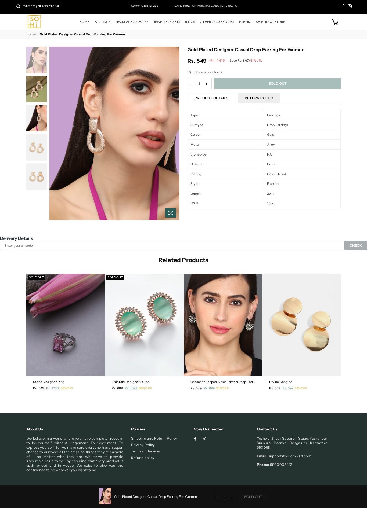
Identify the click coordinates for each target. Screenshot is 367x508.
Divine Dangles (280, 382)
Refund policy (142, 457)
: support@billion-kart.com (289, 456)
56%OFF (66, 388)
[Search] (18, 6)
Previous (54, 133)
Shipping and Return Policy (154, 438)
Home (84, 21)
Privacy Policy (143, 445)
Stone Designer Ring (49, 382)
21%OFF (222, 388)
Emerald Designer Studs (130, 382)
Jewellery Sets (167, 21)
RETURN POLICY (259, 98)
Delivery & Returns (207, 72)
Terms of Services (146, 451)
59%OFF (145, 388)
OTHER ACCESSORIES (217, 21)
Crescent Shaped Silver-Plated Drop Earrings (223, 382)
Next (174, 133)
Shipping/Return (271, 21)
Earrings (102, 21)
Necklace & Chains (132, 21)
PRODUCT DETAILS (211, 98)
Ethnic (245, 21)
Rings (190, 21)
